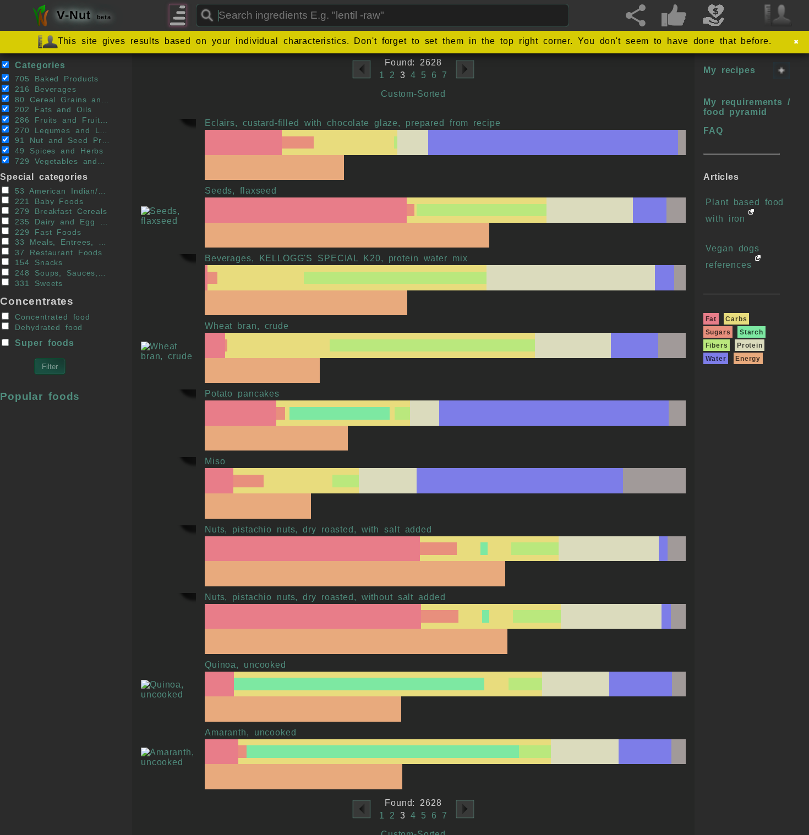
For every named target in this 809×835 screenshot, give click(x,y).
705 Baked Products (54, 79)
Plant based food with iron (745, 210)
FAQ (713, 130)
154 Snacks (36, 263)
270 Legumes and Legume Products (60, 130)
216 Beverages (43, 89)
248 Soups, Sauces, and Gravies (60, 273)
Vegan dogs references (732, 257)
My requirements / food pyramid (746, 107)
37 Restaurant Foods (56, 252)
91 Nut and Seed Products (60, 140)
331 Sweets (36, 283)
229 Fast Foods (45, 232)
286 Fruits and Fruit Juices (60, 120)
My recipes (729, 70)
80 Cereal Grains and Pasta (60, 99)
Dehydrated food (46, 327)
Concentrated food (50, 317)
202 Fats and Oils (50, 110)
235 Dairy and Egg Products (60, 222)
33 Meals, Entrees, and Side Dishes (60, 242)
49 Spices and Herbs (56, 151)
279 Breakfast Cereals (58, 211)
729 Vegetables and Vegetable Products (60, 161)
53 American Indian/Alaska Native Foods (60, 191)
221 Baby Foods (46, 201)
